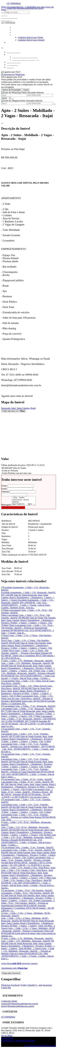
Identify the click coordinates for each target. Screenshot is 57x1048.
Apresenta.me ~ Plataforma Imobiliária (18, 1040)
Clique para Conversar (11, 973)
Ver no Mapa (6, 1035)
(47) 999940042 (14, 3)
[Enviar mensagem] (12, 98)
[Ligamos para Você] (10, 72)
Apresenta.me (7, 1038)
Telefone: (5, 491)
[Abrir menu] (2, 47)
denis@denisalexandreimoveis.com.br (17, 1006)
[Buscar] (2, 12)
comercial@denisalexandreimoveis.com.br (19, 1003)
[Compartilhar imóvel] (2, 123)
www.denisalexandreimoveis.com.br (40, 1045)
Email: (4, 488)
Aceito (25, 90)
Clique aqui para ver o (13, 411)
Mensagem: (6, 504)
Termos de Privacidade (11, 90)
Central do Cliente (9, 1001)
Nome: (4, 486)
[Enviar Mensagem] (54, 104)
